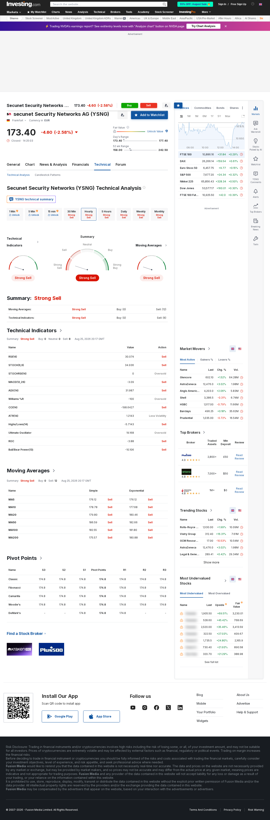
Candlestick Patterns (48, 174)
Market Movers (192, 349)
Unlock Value (155, 131)
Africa (238, 18)
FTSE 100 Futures (191, 195)
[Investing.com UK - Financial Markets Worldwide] (23, 4)
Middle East (169, 18)
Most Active (52, 18)
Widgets (202, 721)
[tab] (14, 214)
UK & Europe (151, 18)
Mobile (201, 703)
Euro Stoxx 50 (188, 167)
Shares (14, 18)
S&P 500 (185, 174)
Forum (121, 164)
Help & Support (247, 712)
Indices (184, 107)
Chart (30, 164)
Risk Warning (256, 809)
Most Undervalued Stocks (195, 580)
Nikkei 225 (186, 181)
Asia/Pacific (186, 18)
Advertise (243, 703)
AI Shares (250, 18)
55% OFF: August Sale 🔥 (195, 4)
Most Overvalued (219, 593)
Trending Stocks (193, 510)
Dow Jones (187, 188)
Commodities (202, 107)
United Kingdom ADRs (98, 18)
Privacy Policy (232, 809)
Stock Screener (164, 12)
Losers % (224, 359)
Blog (200, 695)
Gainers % (206, 359)
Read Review (239, 457)
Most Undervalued (191, 593)
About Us (243, 695)
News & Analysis (53, 164)
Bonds (220, 107)
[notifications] (252, 4)
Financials (80, 164)
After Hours (224, 18)
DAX (183, 161)
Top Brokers (190, 432)
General (13, 164)
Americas (135, 18)
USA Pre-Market (205, 18)
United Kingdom (72, 18)
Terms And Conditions (203, 809)
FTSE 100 (186, 154)
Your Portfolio (206, 712)
